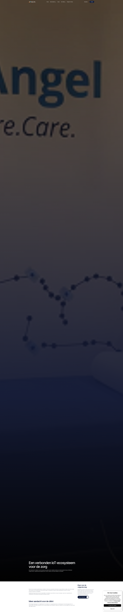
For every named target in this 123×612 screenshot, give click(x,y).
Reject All (112, 608)
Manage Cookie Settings (112, 602)
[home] (32, 1)
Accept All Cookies (112, 605)
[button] (53, 1)
